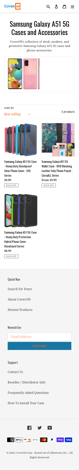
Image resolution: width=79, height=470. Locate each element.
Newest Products (20, 310)
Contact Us (15, 372)
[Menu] (72, 6)
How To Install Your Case (26, 403)
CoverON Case (24, 452)
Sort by (9, 108)
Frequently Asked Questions (28, 393)
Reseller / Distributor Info (26, 382)
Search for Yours (20, 289)
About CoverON (19, 299)
